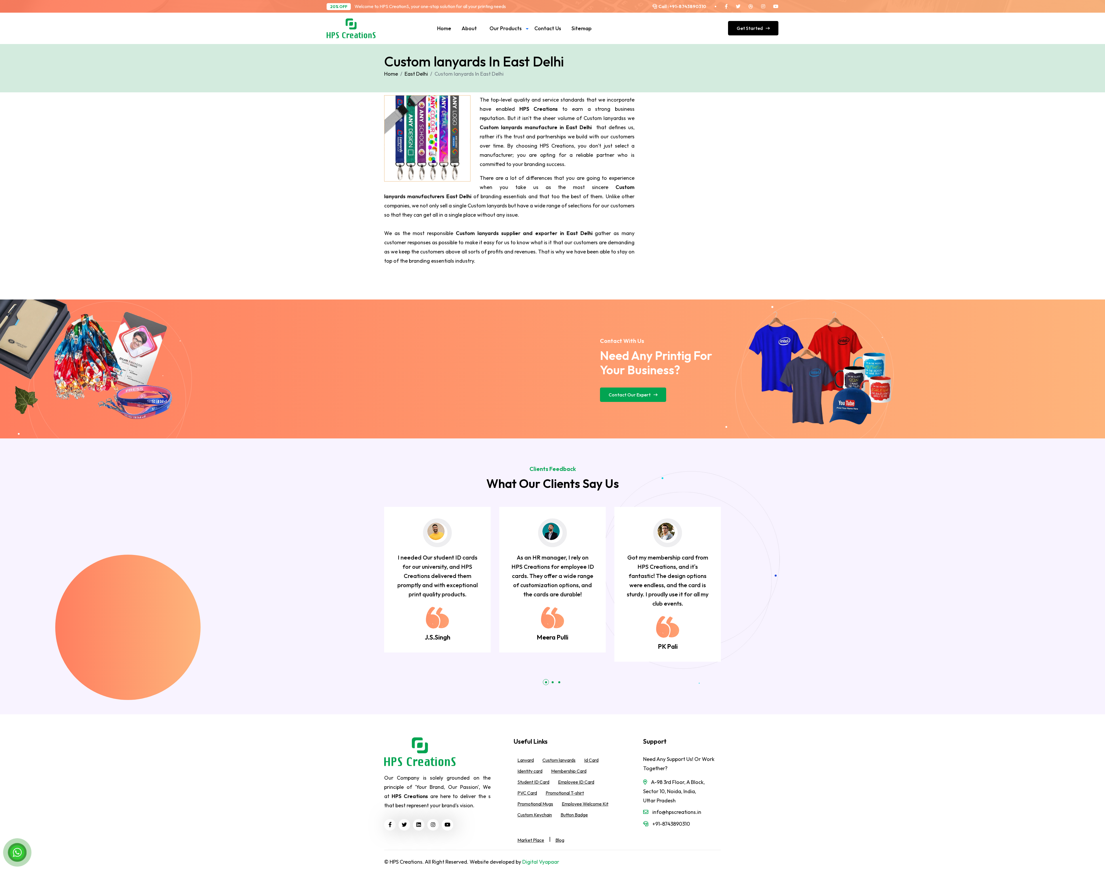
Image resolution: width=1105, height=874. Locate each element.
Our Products (505, 28)
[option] (437, 579)
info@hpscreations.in (676, 812)
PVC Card (527, 793)
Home (444, 28)
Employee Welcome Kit (585, 804)
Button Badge (574, 815)
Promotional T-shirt (565, 793)
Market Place (530, 840)
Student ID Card (533, 782)
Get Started (750, 28)
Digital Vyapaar (540, 861)
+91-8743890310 (687, 6)
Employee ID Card (576, 782)
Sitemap (581, 28)
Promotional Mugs (535, 804)
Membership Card (568, 771)
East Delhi (416, 73)
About (469, 28)
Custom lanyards (559, 760)
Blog (559, 840)
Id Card (591, 760)
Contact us (547, 28)
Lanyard (525, 760)
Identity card (529, 771)
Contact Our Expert (630, 395)
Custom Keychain (534, 815)
